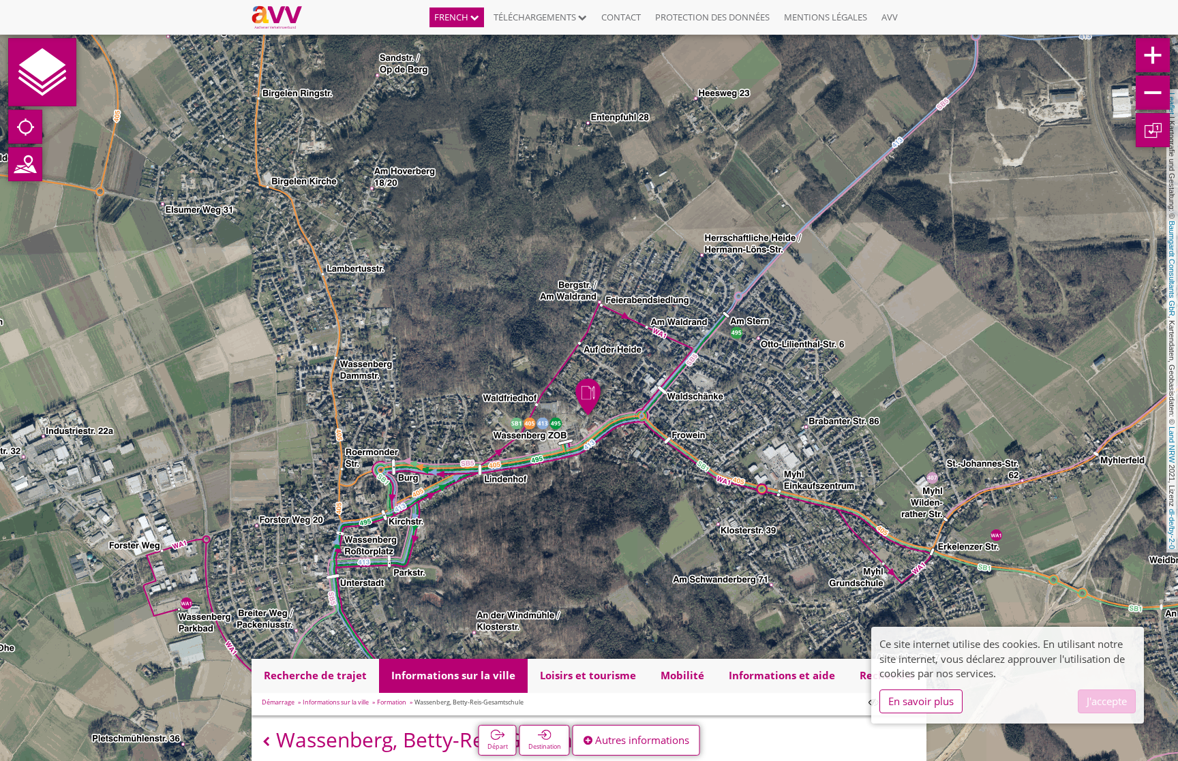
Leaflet (1172, 103)
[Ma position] (25, 127)
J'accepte (1107, 701)
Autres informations (640, 740)
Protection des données (712, 17)
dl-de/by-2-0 (1172, 529)
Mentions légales (825, 17)
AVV (889, 17)
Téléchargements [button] (536, 17)
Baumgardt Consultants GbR (1172, 268)
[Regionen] (25, 164)
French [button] (452, 17)
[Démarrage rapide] (42, 72)
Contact (621, 17)
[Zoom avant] (1153, 55)
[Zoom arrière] (1153, 93)
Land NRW (1172, 444)
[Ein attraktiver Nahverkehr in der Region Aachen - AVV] (282, 17)
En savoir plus (921, 701)
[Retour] (266, 741)
